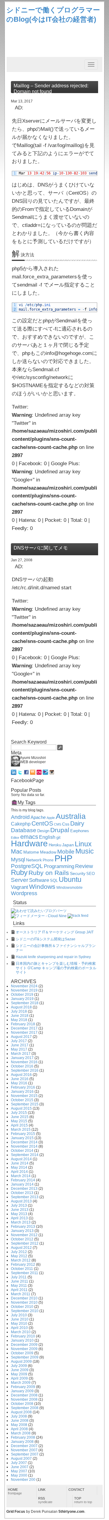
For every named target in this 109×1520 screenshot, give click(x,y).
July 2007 (19, 1463)
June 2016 (19, 1079)
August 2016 (21, 1075)
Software (39, 880)
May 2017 (19, 1049)
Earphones (79, 831)
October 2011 (22, 1269)
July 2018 (19, 1011)
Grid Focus (15, 1511)
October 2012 (22, 1239)
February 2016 (23, 1087)
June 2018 (19, 1016)
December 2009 (24, 1345)
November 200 (23, 1480)
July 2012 (19, 1252)
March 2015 (21, 1129)
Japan (68, 844)
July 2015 (19, 1113)
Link (41, 1489)
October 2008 (22, 1404)
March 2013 (21, 1222)
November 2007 (24, 1450)
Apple (51, 818)
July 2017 (19, 1041)
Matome (31, 852)
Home (15, 1491)
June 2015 (19, 1117)
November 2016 (24, 1062)
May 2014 (19, 1167)
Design (43, 831)
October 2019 (22, 994)
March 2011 (20, 1294)
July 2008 (19, 1416)
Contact (76, 1489)
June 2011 (19, 1281)
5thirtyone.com (71, 1511)
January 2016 (22, 1091)
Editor (15, 837)
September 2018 (24, 1003)
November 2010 (24, 1302)
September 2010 (24, 1311)
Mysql (18, 860)
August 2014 (21, 1159)
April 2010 (19, 1328)
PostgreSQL (27, 866)
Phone (48, 860)
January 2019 (22, 999)
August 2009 (21, 1361)
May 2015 (19, 1121)
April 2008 (19, 1429)
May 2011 (19, 1285)
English (47, 837)
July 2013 (19, 1205)
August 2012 (21, 1248)
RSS (45, 1500)
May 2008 (19, 1425)
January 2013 (22, 1231)
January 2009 (22, 1391)
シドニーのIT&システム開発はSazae (45, 939)
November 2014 (24, 1146)
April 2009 (19, 1378)
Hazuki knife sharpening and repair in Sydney (53, 957)
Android (20, 817)
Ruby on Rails (48, 872)
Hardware (29, 843)
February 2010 (23, 1336)
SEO (90, 874)
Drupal (59, 830)
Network (34, 860)
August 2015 (21, 1108)
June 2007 (19, 1467)
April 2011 (19, 1290)
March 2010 (21, 1332)
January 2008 (22, 1442)
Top (83, 1500)
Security (77, 873)
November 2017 (24, 1032)
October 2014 (22, 1151)
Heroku (55, 845)
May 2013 (19, 1214)
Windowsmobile (69, 887)
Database (23, 830)
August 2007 (21, 1458)
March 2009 (21, 1383)
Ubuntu (70, 879)
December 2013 (24, 1188)
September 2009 (24, 1357)
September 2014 (24, 1155)
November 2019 (24, 990)
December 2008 (24, 1395)
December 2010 (24, 1298)
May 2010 (19, 1323)
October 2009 (22, 1353)
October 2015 (22, 1100)
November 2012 (24, 1235)
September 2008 (24, 1408)
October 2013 (22, 1193)
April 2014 (19, 1172)
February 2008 (23, 1437)
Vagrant (19, 887)
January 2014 (22, 1184)
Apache (38, 817)
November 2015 (24, 1096)
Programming (59, 866)
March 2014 (21, 1176)
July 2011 (19, 1277)
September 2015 (24, 1104)
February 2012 (23, 1264)
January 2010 (22, 1340)
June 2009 (19, 1370)
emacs (29, 836)
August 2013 (21, 1201)
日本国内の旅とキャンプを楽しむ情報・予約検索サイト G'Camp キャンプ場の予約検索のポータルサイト (56, 967)
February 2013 (23, 1226)
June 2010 (19, 1319)
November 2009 (24, 1349)
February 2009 (23, 1387)
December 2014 (24, 1142)
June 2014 (19, 1163)
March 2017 (21, 1053)
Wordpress (24, 893)
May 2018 (19, 1020)
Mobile (65, 851)
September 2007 (24, 1454)
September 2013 (24, 1197)
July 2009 (19, 1366)
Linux (83, 844)
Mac (16, 851)
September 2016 (24, 1070)
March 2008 (21, 1433)
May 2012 (19, 1256)
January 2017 (22, 1058)
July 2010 (19, 1315)
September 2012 (24, 1243)
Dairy (77, 823)
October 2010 (22, 1307)
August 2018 (21, 1007)
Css (65, 824)
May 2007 (19, 1471)
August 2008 (21, 1412)
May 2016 (19, 1083)
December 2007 (24, 1446)
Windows (42, 886)
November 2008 (24, 1399)
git (58, 837)
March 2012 (21, 1260)
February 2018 (23, 1024)
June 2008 (19, 1420)
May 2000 (19, 1475)
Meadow (48, 852)
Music (84, 851)
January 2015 (22, 1138)
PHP (63, 858)
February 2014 (23, 1180)
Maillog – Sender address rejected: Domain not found (51, 88)
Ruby (19, 872)
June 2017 (19, 1045)
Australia (71, 816)
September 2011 (24, 1273)
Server (19, 880)
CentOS (42, 823)
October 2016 (22, 1066)
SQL (54, 881)
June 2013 (19, 1210)
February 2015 (23, 1134)
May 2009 (19, 1374)
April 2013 (19, 1218)
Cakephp (21, 823)
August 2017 (21, 1037)
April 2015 (19, 1125)
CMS (57, 824)
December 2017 (24, 1028)
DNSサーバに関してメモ (41, 547)
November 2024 (24, 986)
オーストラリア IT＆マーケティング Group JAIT (55, 932)
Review (84, 866)
